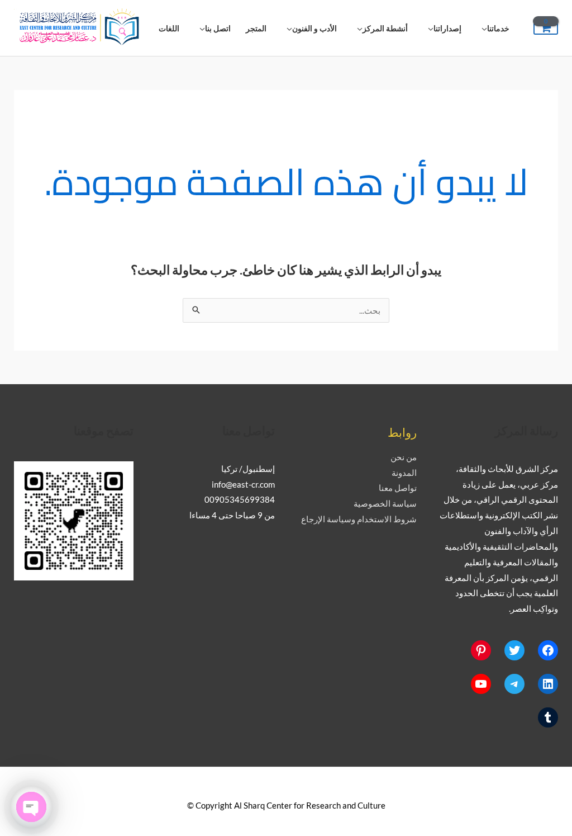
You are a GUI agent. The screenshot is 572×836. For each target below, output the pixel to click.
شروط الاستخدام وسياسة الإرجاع (359, 519)
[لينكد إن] (548, 684)
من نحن (403, 457)
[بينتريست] (481, 650)
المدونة (404, 472)
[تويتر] (514, 650)
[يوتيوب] (481, 684)
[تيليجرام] (514, 684)
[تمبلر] (548, 717)
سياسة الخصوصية (385, 503)
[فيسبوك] (548, 650)
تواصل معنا (398, 488)
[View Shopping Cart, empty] (545, 28)
